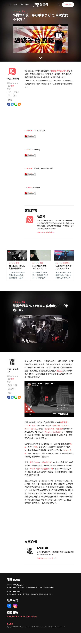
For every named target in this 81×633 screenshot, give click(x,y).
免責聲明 (10, 624)
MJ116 (66, 450)
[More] (19, 104)
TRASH (27, 425)
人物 (9, 5)
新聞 (21, 5)
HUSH (29, 168)
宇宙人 (64, 425)
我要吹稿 (68, 5)
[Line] (15, 104)
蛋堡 (16, 385)
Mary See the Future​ (53, 432)
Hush (9, 92)
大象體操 (59, 429)
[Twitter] (12, 104)
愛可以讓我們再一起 (45, 469)
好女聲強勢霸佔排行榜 (60, 71)
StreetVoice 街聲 (13, 616)
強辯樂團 (56, 425)
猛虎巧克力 (34, 462)
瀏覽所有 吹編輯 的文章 (45, 232)
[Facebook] (8, 104)
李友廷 (30, 187)
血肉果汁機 (49, 429)
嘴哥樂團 (63, 422)
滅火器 (33, 429)
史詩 (35, 447)
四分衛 (32, 469)
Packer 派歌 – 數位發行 (28, 616)
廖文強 (29, 131)
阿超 (29, 150)
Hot (9, 96)
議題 (15, 5)
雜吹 (27, 5)
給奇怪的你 (46, 462)
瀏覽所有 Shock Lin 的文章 (46, 558)
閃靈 (33, 425)
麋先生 (59, 371)
